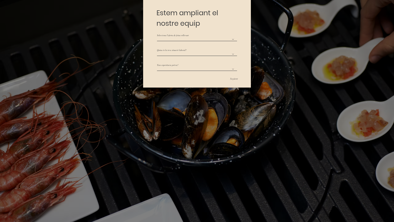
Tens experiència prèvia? (167, 65)
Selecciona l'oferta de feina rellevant (173, 35)
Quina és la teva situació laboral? (172, 50)
